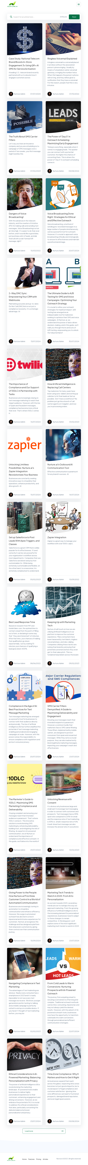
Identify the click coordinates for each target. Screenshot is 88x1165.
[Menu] (78, 4)
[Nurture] (12, 4)
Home (24, 1159)
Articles (45, 1159)
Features (31, 1159)
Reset (74, 17)
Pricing (38, 1159)
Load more (29, 1131)
